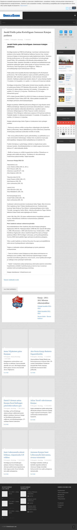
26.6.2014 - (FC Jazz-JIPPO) (69, 98)
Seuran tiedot (42, 316)
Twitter (60, 507)
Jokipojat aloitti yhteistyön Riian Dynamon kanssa (32, 507)
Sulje (74, 7)
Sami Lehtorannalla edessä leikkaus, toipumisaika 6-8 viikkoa (14, 454)
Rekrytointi (61, 496)
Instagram (61, 505)
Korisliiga (20, 39)
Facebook (61, 503)
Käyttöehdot (61, 490)
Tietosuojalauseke (63, 492)
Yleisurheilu (63, 70)
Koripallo (62, 84)
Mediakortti (61, 494)
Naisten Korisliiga (15, 356)
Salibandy (69, 92)
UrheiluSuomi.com (11, 526)
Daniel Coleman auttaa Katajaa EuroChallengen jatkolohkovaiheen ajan (13, 403)
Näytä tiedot (23, 5)
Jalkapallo (69, 102)
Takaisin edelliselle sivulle (11, 280)
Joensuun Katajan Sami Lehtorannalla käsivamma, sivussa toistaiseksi (41, 454)
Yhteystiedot (61, 499)
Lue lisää (6, 372)
